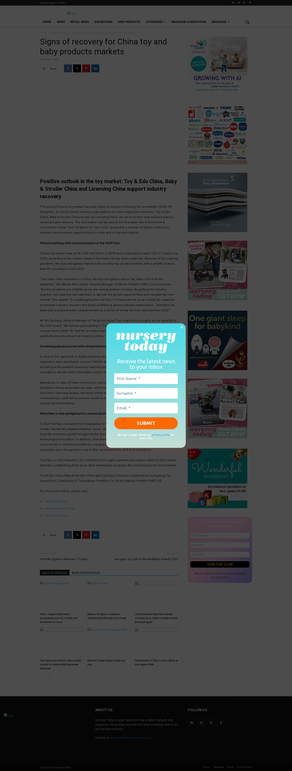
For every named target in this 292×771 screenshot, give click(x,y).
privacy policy (161, 434)
